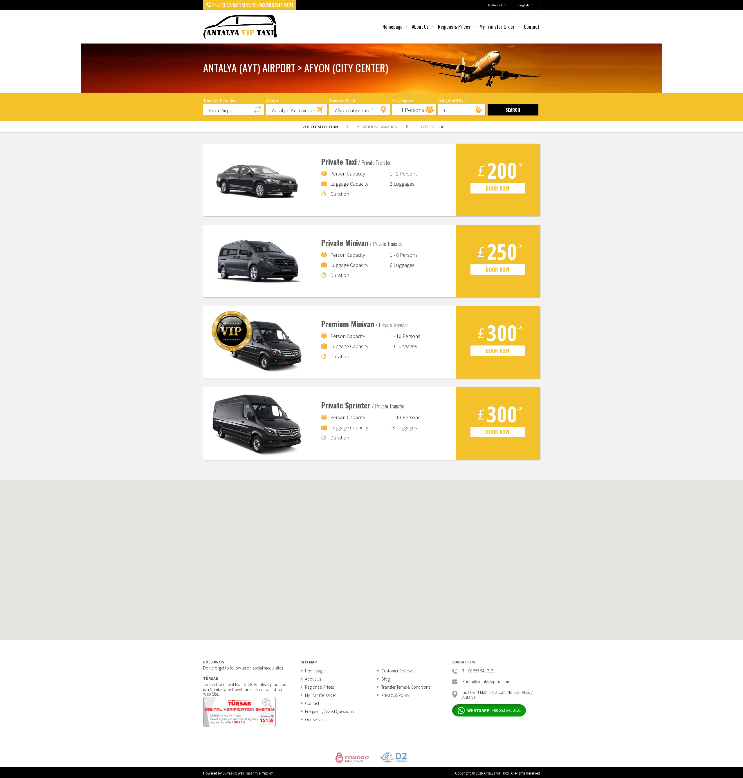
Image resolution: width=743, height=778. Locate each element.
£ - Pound (495, 5)
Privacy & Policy (395, 695)
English (523, 5)
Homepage (393, 26)
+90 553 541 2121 (275, 5)
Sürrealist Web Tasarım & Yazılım (248, 773)
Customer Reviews (397, 671)
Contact (531, 26)
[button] (233, 109)
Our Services (316, 719)
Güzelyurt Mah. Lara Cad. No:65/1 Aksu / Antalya (497, 694)
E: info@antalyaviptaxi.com (486, 681)
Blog (385, 679)
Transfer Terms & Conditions (405, 687)
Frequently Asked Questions (329, 711)
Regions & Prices (454, 26)
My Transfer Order (497, 26)
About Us (420, 26)
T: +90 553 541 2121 (478, 671)
